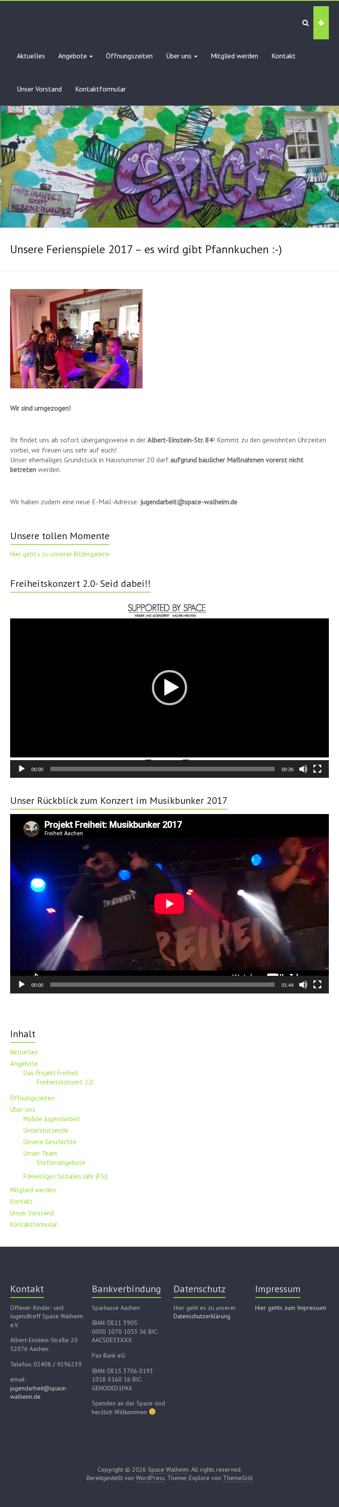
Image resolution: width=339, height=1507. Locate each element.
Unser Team (40, 1153)
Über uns (179, 55)
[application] (169, 687)
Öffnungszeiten (129, 55)
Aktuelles (31, 55)
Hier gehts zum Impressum (290, 1308)
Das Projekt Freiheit (51, 1073)
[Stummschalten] (303, 769)
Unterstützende (45, 1130)
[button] (169, 687)
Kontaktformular (100, 88)
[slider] (162, 769)
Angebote (72, 55)
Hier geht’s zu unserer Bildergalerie (60, 554)
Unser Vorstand (39, 88)
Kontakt (283, 55)
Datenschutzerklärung (201, 1316)
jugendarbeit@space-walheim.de (39, 1392)
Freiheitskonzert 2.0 (65, 1082)
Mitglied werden (234, 55)
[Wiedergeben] (21, 769)
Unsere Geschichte (49, 1142)
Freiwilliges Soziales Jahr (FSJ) (65, 1176)
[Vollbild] (317, 769)
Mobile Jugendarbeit (51, 1119)
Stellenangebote (61, 1162)
